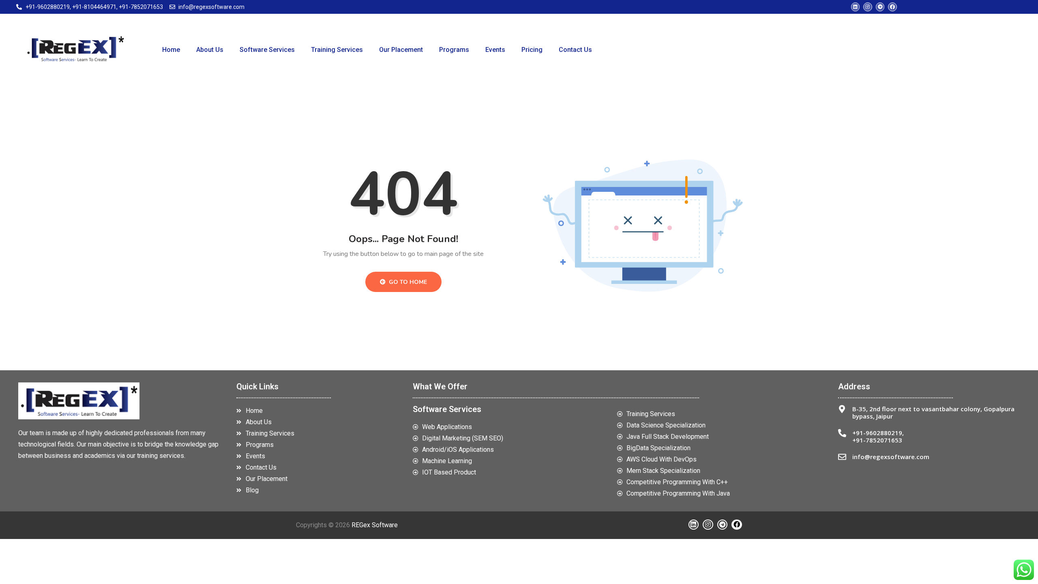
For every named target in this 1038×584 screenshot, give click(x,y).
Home (171, 50)
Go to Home (407, 282)
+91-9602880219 (877, 433)
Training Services (337, 50)
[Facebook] (892, 6)
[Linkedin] (855, 6)
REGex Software (375, 525)
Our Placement (401, 50)
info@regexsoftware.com (890, 457)
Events (495, 50)
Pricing (532, 50)
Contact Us (575, 50)
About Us (209, 50)
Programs (454, 50)
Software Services (267, 50)
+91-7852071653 (877, 440)
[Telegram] (880, 6)
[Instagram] (867, 6)
